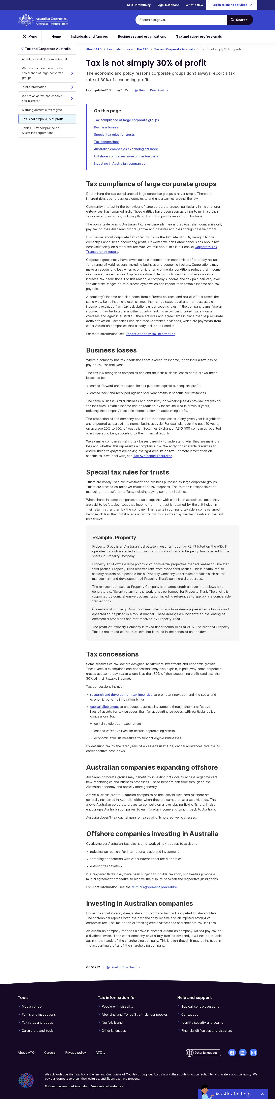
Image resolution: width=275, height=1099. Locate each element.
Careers (50, 1052)
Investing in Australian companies (119, 163)
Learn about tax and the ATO (128, 49)
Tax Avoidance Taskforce (152, 456)
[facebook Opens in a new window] (232, 1052)
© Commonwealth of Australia (66, 1086)
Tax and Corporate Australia (174, 49)
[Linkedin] (243, 1052)
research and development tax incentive (121, 695)
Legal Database (168, 5)
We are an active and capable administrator (42, 98)
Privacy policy (75, 1052)
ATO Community (139, 5)
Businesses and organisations (142, 36)
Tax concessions (106, 142)
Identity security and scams (202, 1022)
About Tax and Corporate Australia (45, 59)
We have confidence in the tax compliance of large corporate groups (43, 73)
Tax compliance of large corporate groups (126, 120)
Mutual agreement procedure (154, 887)
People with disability (117, 1006)
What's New (194, 5)
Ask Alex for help (233, 1094)
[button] (151, 90)
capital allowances (104, 707)
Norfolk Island (112, 1022)
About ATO (94, 49)
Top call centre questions (200, 1006)
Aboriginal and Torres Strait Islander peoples (135, 1014)
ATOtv (100, 1052)
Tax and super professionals (199, 36)
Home (56, 36)
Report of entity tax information (150, 334)
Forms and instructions (39, 1014)
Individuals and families (89, 36)
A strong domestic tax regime (42, 110)
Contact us (189, 1014)
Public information (34, 87)
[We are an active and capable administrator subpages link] (72, 98)
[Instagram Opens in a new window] (253, 1052)
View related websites (107, 1086)
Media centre (32, 1006)
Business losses (106, 127)
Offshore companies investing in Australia (126, 156)
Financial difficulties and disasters (206, 1031)
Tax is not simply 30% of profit (42, 119)
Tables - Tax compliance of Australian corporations (40, 130)
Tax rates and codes (37, 1022)
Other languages (114, 1031)
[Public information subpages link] (72, 87)
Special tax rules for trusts (114, 134)
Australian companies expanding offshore (126, 149)
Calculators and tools (38, 1031)
